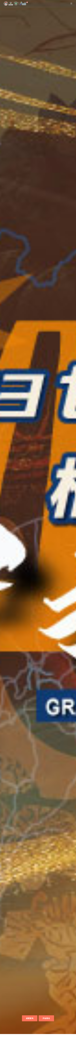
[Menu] (71, 3)
